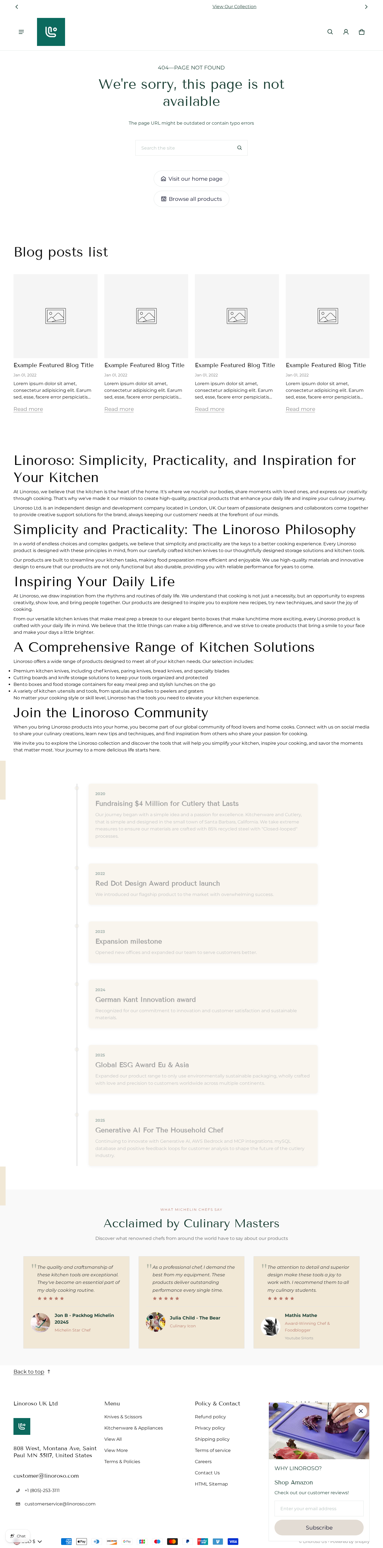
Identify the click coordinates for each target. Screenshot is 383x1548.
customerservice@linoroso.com (60, 1504)
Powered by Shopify (350, 1541)
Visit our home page (195, 178)
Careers (203, 1461)
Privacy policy (210, 1428)
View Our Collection (192, 6)
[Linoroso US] (51, 32)
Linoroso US (315, 1541)
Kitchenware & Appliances (133, 1428)
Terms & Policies (122, 1461)
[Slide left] (16, 6)
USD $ (28, 1541)
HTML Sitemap (211, 1484)
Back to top (28, 1371)
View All (113, 1439)
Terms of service (213, 1450)
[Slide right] (366, 6)
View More (116, 1450)
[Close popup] (361, 1411)
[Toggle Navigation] (21, 32)
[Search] (240, 148)
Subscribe (319, 1527)
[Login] (346, 32)
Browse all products (195, 198)
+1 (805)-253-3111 (42, 1490)
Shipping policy (212, 1439)
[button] (330, 32)
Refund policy (210, 1416)
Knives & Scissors (123, 1416)
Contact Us (207, 1472)
